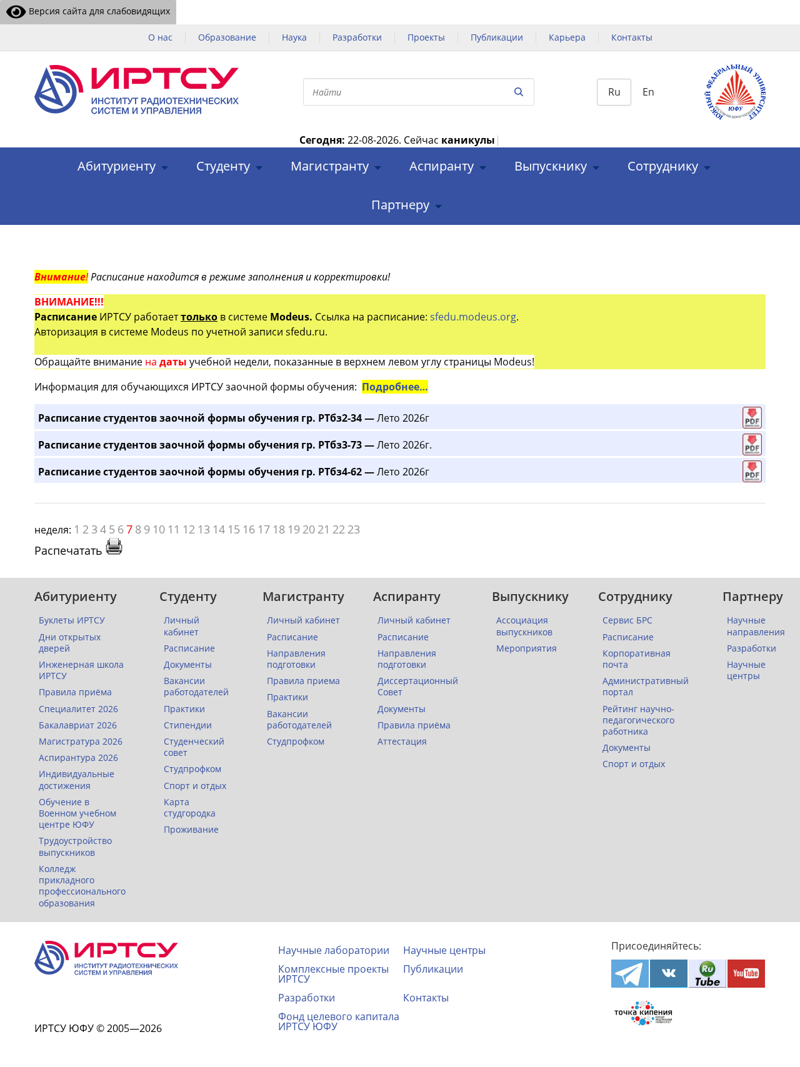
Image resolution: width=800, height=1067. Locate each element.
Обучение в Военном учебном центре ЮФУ (77, 813)
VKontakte (669, 974)
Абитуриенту (117, 166)
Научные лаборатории (333, 950)
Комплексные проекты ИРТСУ (333, 974)
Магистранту (330, 166)
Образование (227, 37)
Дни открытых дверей (70, 643)
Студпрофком (192, 769)
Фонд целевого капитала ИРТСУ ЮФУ (338, 1021)
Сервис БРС (627, 620)
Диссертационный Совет (418, 686)
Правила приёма (75, 692)
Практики (184, 709)
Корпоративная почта (636, 659)
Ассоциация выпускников (524, 626)
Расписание (189, 648)
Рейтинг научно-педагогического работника (638, 720)
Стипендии (188, 725)
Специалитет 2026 (78, 709)
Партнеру (400, 205)
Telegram (630, 974)
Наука (294, 37)
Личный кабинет (181, 626)
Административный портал (645, 686)
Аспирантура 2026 (78, 757)
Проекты (426, 37)
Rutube (707, 974)
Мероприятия (526, 648)
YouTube (746, 974)
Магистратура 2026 (80, 741)
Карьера (567, 37)
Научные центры (746, 670)
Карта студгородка (190, 808)
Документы (188, 664)
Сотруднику (663, 166)
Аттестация (402, 741)
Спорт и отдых (195, 786)
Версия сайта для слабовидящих (98, 11)
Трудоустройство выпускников (75, 846)
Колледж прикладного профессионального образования (82, 886)
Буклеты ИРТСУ (72, 620)
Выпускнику (550, 166)
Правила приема (303, 681)
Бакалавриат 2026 (78, 725)
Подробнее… (395, 387)
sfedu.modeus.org (473, 317)
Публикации (497, 37)
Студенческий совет (194, 747)
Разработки (357, 37)
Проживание (191, 829)
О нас (160, 37)
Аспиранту (441, 166)
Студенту (223, 166)
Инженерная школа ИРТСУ (81, 670)
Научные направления (756, 626)
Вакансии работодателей (196, 686)
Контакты (631, 37)
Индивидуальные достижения (76, 779)
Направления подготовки (296, 659)
